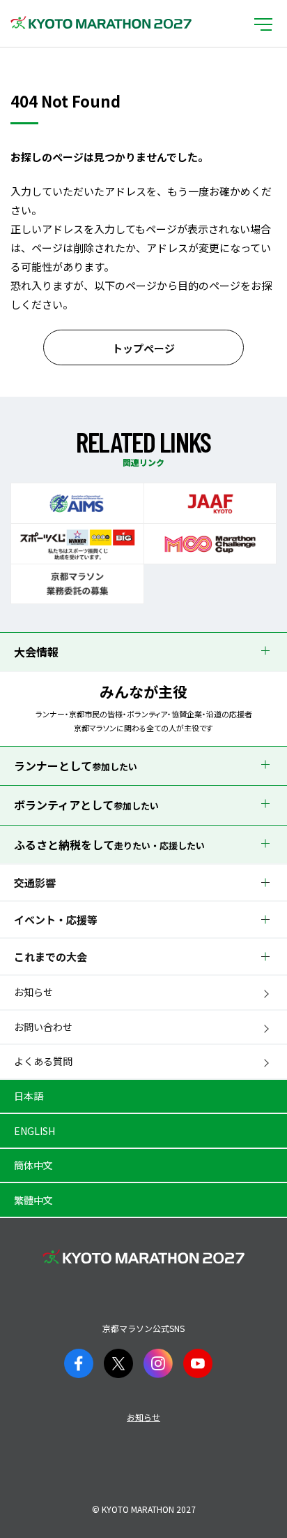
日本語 (28, 1096)
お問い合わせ (43, 1027)
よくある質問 (43, 1061)
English (34, 1131)
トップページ (143, 348)
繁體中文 (33, 1200)
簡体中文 (33, 1165)
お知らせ (33, 992)
